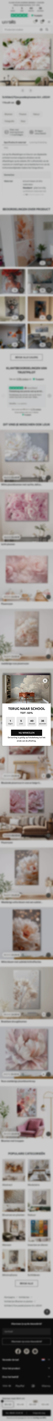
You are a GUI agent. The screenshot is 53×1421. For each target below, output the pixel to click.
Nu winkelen (26, 732)
